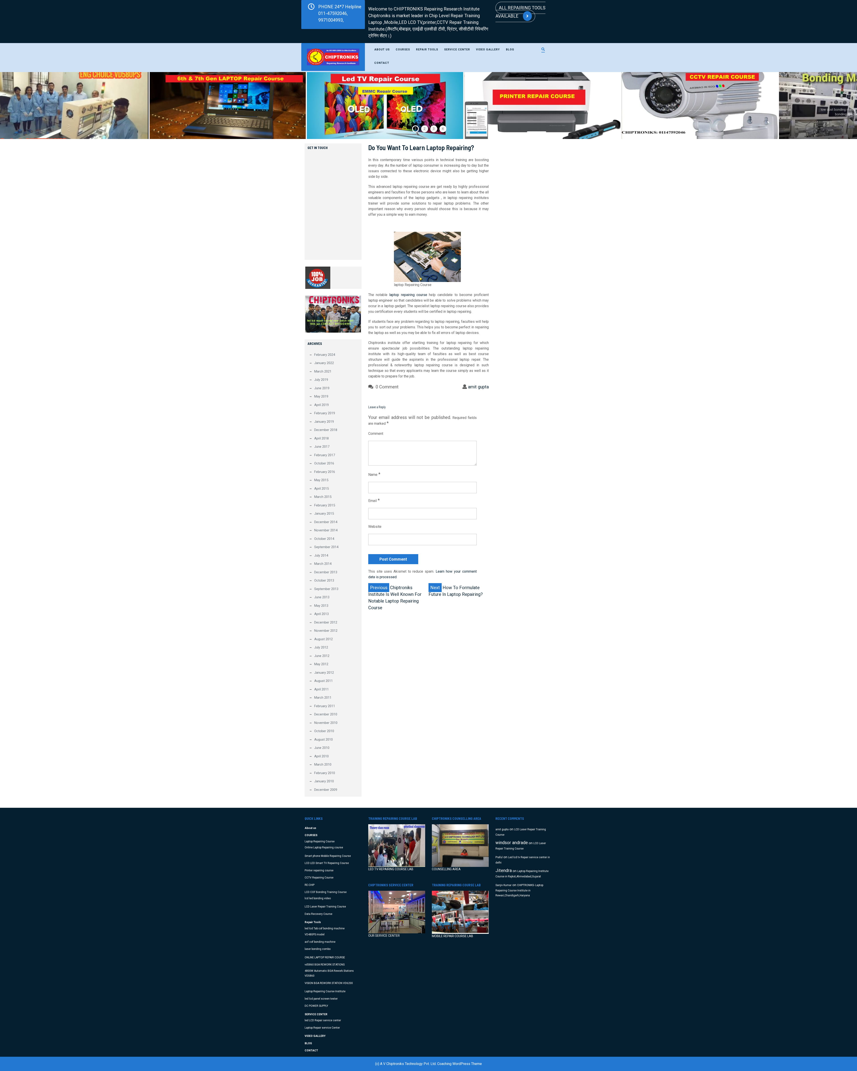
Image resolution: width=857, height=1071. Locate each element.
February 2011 (324, 706)
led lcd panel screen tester (321, 998)
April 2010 (321, 756)
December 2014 (325, 522)
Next (832, 105)
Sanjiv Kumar (503, 885)
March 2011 (322, 698)
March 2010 (322, 764)
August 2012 (323, 639)
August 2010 (323, 739)
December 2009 (325, 790)
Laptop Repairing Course (320, 841)
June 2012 (321, 656)
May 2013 (321, 606)
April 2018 (321, 438)
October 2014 (324, 539)
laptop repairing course (408, 295)
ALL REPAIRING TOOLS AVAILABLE (520, 12)
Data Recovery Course (318, 914)
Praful (499, 857)
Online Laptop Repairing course (324, 847)
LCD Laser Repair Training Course (325, 906)
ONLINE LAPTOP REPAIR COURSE (325, 957)
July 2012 (321, 647)
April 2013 (321, 614)
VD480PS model (314, 934)
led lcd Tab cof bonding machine (325, 928)
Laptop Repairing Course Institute (325, 991)
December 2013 (325, 572)
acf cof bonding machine (320, 941)
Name (374, 474)
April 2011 (321, 689)
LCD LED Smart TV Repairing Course (327, 863)
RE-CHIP (309, 885)
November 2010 (325, 723)
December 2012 (325, 622)
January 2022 (324, 363)
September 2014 (326, 547)
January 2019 (324, 422)
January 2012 (324, 673)
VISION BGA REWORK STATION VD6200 (329, 983)
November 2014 (325, 530)
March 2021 (322, 371)
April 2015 (321, 489)
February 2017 (324, 455)
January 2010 (324, 781)
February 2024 (324, 355)
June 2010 (321, 748)
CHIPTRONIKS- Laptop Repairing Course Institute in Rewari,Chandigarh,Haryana (519, 890)
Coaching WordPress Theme (459, 1064)
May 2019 (321, 396)
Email (374, 500)
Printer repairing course (319, 870)
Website (374, 526)
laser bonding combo (318, 949)
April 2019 (321, 405)
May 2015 (321, 480)
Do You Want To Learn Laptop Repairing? (421, 147)
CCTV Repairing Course (319, 877)
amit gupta (478, 386)
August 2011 (323, 681)
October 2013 (324, 580)
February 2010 (324, 773)
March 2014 (322, 564)
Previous (25, 105)
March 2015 (322, 497)
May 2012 (321, 664)
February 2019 (324, 413)
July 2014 (321, 555)
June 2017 (321, 447)
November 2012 (325, 631)
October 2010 (324, 731)
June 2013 (321, 597)
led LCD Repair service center (323, 1020)
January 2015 (324, 514)
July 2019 (321, 380)
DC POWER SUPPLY (316, 1005)
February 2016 (324, 472)
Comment (375, 433)
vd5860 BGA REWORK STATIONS (325, 964)
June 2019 (321, 388)
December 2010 (325, 714)
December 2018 (325, 430)
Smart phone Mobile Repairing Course (328, 856)
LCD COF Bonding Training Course (326, 892)
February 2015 (324, 505)
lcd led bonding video (318, 898)
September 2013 (326, 589)
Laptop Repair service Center (322, 1027)
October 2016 (324, 463)
